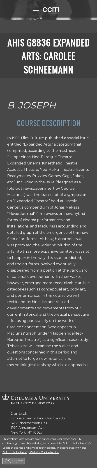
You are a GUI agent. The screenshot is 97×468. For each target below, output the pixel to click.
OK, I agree (14, 461)
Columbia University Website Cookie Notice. (30, 452)
